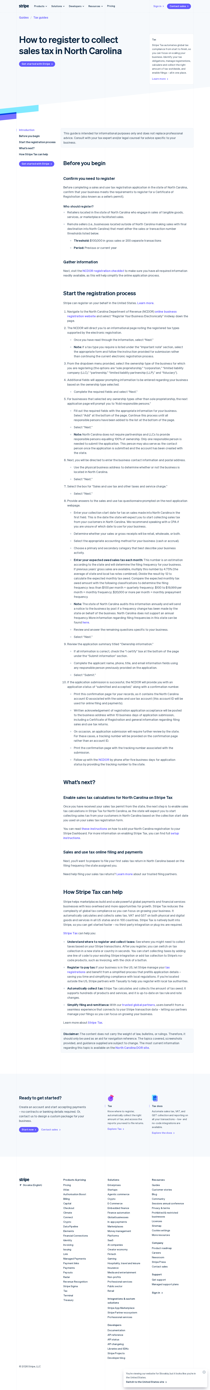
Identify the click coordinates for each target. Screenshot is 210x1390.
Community (158, 1198)
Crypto (67, 1221)
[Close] (203, 1373)
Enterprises (114, 1185)
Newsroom (158, 1257)
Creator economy (118, 1249)
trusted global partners (138, 1005)
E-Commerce (115, 1203)
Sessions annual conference (168, 1203)
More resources (161, 1235)
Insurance (113, 1267)
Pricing (111, 5)
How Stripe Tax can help (33, 154)
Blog (154, 1194)
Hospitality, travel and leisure (124, 1263)
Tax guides (40, 17)
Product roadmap (162, 1248)
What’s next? (26, 148)
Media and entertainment (122, 1272)
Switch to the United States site (145, 1381)
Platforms (113, 1235)
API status (113, 1339)
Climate (67, 1212)
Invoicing (68, 1244)
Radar (66, 1277)
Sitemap (156, 1225)
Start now (28, 1129)
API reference (115, 1334)
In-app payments (117, 1221)
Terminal (68, 1295)
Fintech (112, 1254)
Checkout (68, 1208)
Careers (156, 1252)
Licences (157, 1221)
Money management (119, 1231)
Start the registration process (37, 142)
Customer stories (162, 1189)
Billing (66, 1198)
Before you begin (29, 136)
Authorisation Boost (74, 1194)
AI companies (115, 1244)
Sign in (157, 6)
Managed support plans (165, 1284)
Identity (67, 1240)
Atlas (66, 1189)
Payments (69, 1267)
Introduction (26, 130)
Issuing (67, 1249)
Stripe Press (159, 1262)
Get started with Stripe (36, 63)
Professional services (120, 1281)
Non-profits (114, 1277)
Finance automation (119, 1212)
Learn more (159, 78)
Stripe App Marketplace (121, 1308)
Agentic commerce (118, 1194)
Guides (24, 17)
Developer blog (116, 1357)
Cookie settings (161, 1230)
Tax (65, 1290)
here (86, 622)
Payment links (71, 1263)
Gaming (112, 1258)
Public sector (115, 1286)
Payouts (68, 1272)
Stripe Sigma (70, 1286)
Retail (111, 1290)
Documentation (116, 1330)
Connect (68, 1217)
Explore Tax (115, 1128)
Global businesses (118, 1217)
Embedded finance (118, 1208)
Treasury (68, 1300)
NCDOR (104, 759)
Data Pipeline (70, 1226)
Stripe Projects (116, 1353)
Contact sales (178, 6)
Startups (113, 1189)
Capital (67, 1203)
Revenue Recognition (75, 1281)
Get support (159, 1279)
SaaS (110, 1240)
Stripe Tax (70, 933)
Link (65, 1254)
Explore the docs (162, 1132)
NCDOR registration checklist (103, 271)
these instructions (94, 828)
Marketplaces (115, 1226)
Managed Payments (74, 1258)
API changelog (116, 1344)
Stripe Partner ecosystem (122, 1312)
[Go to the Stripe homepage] (23, 1180)
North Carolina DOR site (132, 1047)
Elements (68, 1231)
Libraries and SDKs (118, 1348)
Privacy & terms (161, 1208)
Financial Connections (75, 1235)
